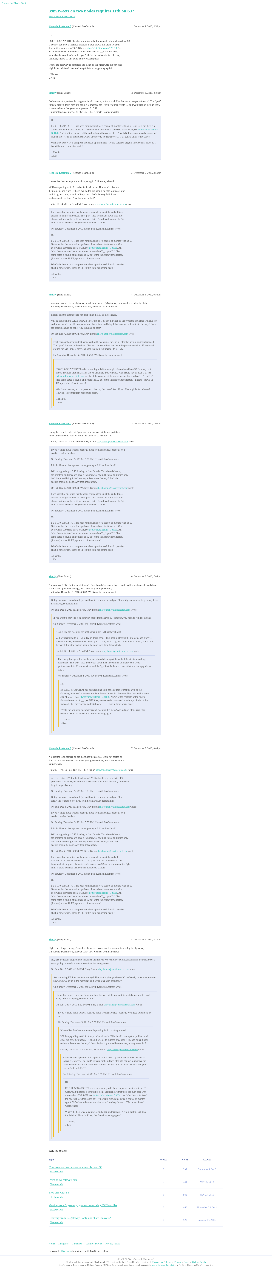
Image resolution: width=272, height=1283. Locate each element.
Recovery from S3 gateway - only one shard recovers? (80, 1217)
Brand (186, 1262)
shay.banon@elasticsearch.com (110, 204)
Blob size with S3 (59, 1192)
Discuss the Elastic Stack (14, 3)
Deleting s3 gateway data (63, 1179)
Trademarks (157, 1262)
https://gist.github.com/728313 (102, 48)
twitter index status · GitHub (103, 247)
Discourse (66, 1251)
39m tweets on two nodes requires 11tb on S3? (91, 10)
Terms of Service (93, 1243)
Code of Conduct (199, 1262)
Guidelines (77, 1243)
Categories (63, 1243)
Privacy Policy (112, 1243)
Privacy (177, 1262)
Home (52, 1243)
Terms (168, 1262)
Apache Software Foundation (163, 1265)
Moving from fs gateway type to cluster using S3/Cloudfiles (83, 1205)
